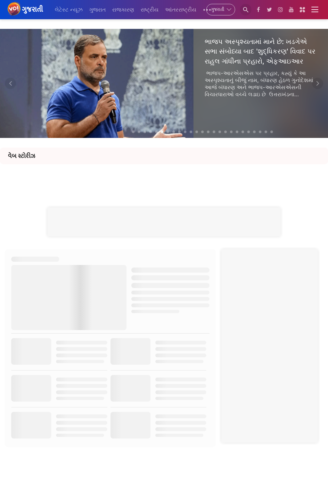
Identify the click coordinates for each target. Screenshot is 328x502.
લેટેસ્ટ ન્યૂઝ (69, 9)
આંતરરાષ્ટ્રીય (180, 9)
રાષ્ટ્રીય (150, 9)
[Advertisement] (164, 178)
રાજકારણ (123, 9)
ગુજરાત (97, 9)
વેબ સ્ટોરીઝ (21, 155)
